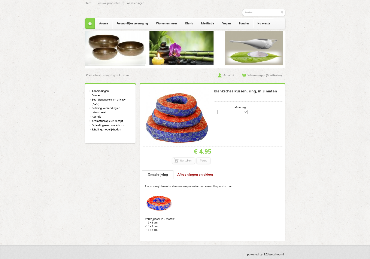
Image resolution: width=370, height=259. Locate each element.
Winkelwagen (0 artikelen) (265, 75)
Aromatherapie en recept (107, 121)
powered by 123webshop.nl (265, 254)
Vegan (226, 23)
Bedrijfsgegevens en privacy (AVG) (108, 101)
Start (88, 3)
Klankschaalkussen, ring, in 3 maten (107, 75)
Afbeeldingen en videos (195, 174)
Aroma (103, 23)
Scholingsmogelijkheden (106, 129)
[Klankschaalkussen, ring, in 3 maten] (177, 144)
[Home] (90, 24)
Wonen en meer (166, 23)
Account (228, 75)
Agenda (96, 116)
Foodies (244, 23)
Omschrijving (158, 174)
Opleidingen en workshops (108, 125)
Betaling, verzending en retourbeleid (106, 110)
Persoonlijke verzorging (132, 23)
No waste (263, 23)
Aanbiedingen (135, 3)
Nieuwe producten (108, 3)
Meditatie (207, 23)
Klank (189, 23)
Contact (96, 95)
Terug (203, 160)
